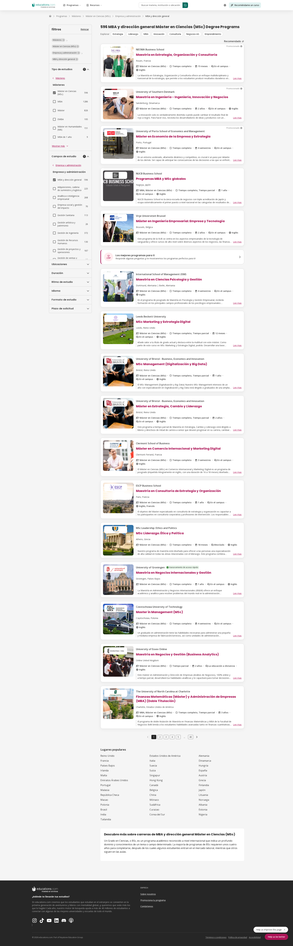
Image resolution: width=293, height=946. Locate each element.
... (184, 737)
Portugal (105, 785)
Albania (203, 804)
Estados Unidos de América (165, 755)
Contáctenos (146, 906)
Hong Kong (156, 780)
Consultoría (175, 34)
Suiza (153, 770)
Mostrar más (58, 146)
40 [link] (190, 736)
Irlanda (104, 770)
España (203, 770)
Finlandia (204, 785)
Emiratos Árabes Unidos (114, 780)
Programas (72, 5)
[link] (157, 16)
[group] (177, 34)
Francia (104, 760)
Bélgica (154, 790)
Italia (152, 760)
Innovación (159, 34)
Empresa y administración (68, 165)
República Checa (109, 795)
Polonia (104, 804)
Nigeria (203, 814)
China (153, 795)
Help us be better (276, 936)
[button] (58, 40)
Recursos (94, 5)
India (103, 814)
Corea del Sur (157, 814)
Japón (202, 790)
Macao (104, 799)
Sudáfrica (155, 804)
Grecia (202, 780)
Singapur (155, 775)
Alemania (204, 755)
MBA (145, 34)
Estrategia (118, 34)
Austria (203, 775)
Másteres (60, 78)
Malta (103, 775)
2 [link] (160, 736)
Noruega (204, 799)
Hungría (203, 765)
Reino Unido (107, 755)
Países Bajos (107, 765)
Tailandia (105, 819)
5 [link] (178, 736)
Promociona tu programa (153, 900)
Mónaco (154, 799)
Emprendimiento (213, 34)
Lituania (203, 795)
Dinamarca (205, 760)
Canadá (154, 785)
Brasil (103, 809)
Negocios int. (192, 34)
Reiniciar (85, 29)
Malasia (104, 790)
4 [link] (172, 736)
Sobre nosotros (148, 894)
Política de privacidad (237, 937)
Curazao (154, 809)
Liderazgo (133, 34)
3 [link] (166, 736)
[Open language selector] (225, 5)
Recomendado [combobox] (232, 41)
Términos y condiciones (215, 937)
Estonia (203, 809)
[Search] (185, 5)
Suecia (153, 765)
